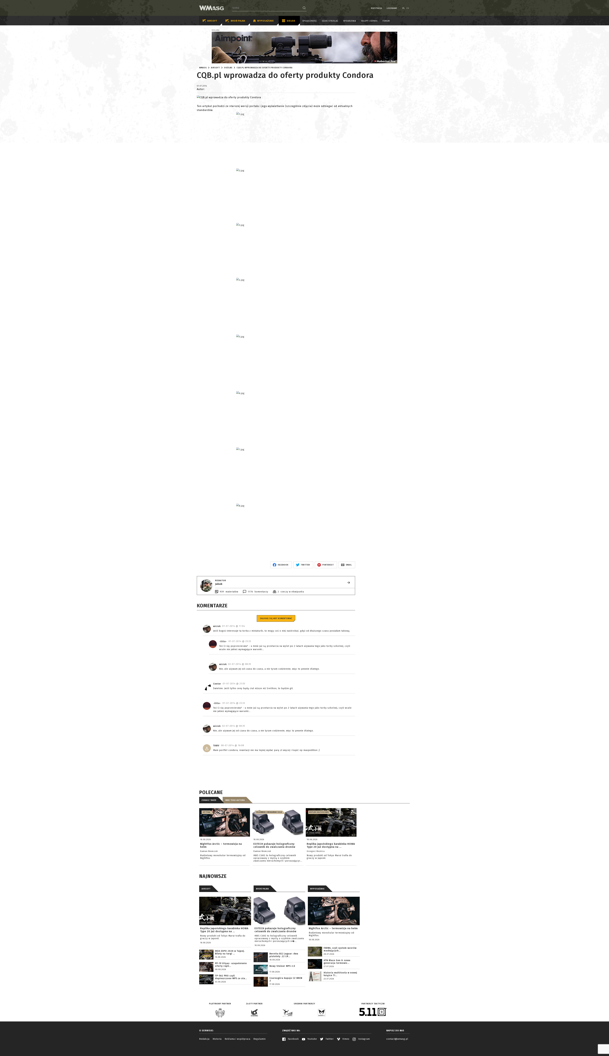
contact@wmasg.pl (397, 1039)
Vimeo (345, 1039)
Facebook (293, 1039)
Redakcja (204, 1039)
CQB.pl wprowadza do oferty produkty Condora (264, 68)
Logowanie (392, 8)
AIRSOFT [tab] (206, 889)
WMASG (203, 68)
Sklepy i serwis (369, 21)
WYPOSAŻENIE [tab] (317, 889)
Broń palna (238, 20)
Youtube (312, 1039)
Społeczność (309, 21)
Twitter (329, 1039)
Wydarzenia (349, 21)
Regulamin (259, 1039)
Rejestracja (376, 8)
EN (407, 8)
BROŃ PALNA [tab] (262, 889)
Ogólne (228, 68)
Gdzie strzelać (330, 21)
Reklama (215, 30)
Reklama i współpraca (237, 1039)
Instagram (363, 1039)
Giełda (291, 20)
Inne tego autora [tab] (235, 800)
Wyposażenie (265, 20)
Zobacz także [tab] (209, 800)
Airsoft (212, 20)
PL (404, 8)
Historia (217, 1039)
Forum (386, 21)
